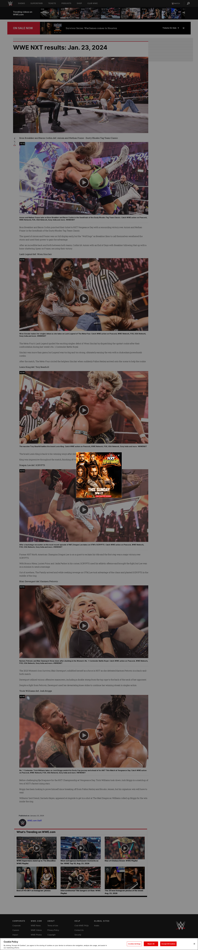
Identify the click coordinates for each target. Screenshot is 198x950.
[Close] (194, 943)
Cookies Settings (134, 944)
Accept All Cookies (168, 944)
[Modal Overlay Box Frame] (99, 475)
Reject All (151, 944)
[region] (99, 944)
